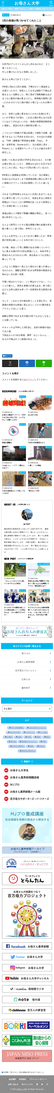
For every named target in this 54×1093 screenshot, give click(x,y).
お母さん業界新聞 (25, 662)
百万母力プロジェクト (26, 670)
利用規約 (22, 1079)
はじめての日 (15, 732)
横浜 (48, 737)
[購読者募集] (27, 777)
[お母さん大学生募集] (27, 770)
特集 (44, 741)
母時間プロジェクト (29, 741)
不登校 (9, 737)
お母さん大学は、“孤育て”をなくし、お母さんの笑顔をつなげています (27, 9)
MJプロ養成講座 (17, 728)
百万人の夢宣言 (18, 746)
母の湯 (13, 741)
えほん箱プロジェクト (37, 728)
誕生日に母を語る (28, 751)
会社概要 (12, 1079)
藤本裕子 (26, 688)
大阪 (29, 737)
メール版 (43, 732)
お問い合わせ (13, 1084)
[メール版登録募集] (27, 791)
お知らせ (26, 679)
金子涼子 (48, 15)
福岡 (31, 746)
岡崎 (38, 737)
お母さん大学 (27, 3)
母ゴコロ (6, 15)
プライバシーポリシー (38, 1079)
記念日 (41, 746)
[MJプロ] (27, 784)
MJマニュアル (27, 1084)
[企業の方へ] (27, 798)
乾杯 (19, 737)
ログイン (30, 379)
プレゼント (30, 732)
